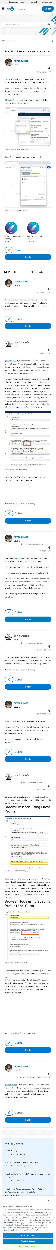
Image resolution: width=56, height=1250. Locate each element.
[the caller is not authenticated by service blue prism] (51, 272)
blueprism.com (47, 2)
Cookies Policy (8, 1222)
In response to (33, 544)
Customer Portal (17, 2)
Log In (48, 8)
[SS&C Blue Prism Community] (17, 8)
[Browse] (4, 8)
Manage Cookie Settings (28, 1247)
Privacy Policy (8, 1230)
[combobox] (28, 24)
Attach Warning (11, 1150)
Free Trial (33, 2)
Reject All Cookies (28, 1241)
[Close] (49, 1200)
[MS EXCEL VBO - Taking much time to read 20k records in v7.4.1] (47, 272)
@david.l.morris (19, 558)
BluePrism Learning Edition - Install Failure (21, 1162)
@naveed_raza (10, 361)
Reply (28, 257)
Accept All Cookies (28, 1235)
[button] (28, 126)
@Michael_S (9, 100)
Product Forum (9, 40)
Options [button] (52, 40)
